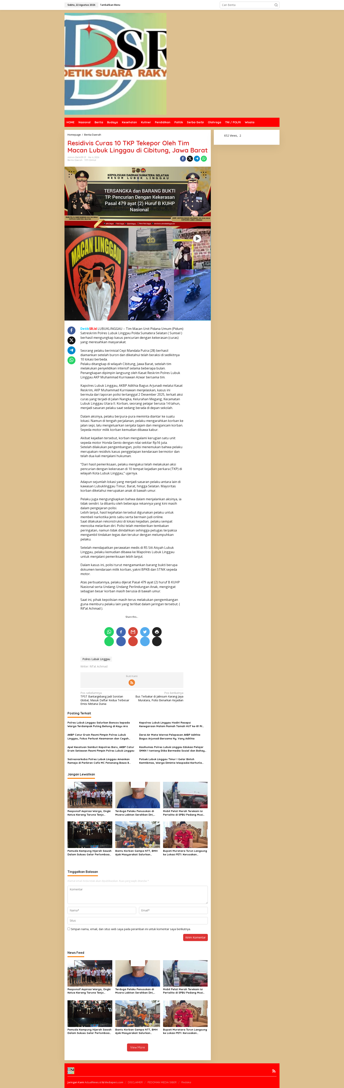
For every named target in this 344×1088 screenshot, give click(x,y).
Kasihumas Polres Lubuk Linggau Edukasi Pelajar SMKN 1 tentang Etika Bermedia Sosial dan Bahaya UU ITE (172, 748)
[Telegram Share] (197, 159)
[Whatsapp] (204, 159)
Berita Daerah (74, 160)
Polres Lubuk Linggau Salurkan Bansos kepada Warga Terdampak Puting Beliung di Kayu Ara (98, 724)
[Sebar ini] (183, 159)
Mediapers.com (114, 1082)
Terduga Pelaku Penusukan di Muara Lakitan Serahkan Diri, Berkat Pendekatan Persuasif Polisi (134, 812)
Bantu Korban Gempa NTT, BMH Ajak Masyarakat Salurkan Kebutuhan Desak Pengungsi (136, 852)
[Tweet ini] (190, 159)
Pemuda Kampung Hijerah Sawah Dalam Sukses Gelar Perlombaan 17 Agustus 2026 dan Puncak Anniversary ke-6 (89, 852)
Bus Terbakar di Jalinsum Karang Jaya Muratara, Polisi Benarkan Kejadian (159, 696)
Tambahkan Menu (110, 5)
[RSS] (132, 682)
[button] (276, 5)
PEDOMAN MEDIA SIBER (162, 1082)
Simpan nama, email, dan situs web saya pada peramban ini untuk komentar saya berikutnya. (131, 929)
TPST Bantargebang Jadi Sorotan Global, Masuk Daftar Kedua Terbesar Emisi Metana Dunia (104, 698)
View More (137, 1047)
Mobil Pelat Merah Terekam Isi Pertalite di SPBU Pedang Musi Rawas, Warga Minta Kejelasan (183, 812)
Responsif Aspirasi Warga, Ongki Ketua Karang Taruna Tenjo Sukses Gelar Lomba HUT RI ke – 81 (88, 812)
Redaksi (186, 1082)
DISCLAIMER (135, 1082)
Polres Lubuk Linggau (96, 659)
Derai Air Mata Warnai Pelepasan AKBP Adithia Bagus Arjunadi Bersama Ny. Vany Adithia (169, 736)
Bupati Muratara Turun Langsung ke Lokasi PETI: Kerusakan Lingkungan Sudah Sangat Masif (185, 852)
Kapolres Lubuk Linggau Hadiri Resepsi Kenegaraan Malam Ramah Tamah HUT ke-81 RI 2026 (170, 724)
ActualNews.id (93, 1082)
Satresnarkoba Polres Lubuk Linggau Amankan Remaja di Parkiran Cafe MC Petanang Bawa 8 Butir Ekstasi (98, 761)
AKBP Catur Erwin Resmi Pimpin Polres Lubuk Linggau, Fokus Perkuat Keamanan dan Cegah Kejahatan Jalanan (98, 736)
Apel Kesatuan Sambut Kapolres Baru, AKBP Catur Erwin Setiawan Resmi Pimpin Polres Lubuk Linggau (100, 748)
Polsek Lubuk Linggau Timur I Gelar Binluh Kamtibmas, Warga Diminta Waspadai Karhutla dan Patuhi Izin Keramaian (170, 761)
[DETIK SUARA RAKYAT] (115, 63)
